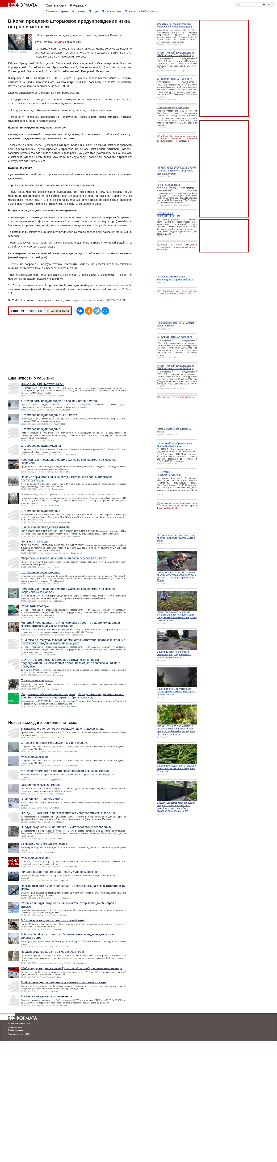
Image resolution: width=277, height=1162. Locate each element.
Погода (94, 11)
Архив (64, 11)
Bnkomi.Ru (34, 311)
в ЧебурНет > (148, 11)
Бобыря (57, 41)
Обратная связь (15, 1028)
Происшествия (112, 11)
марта (117, 35)
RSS (27, 1034)
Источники (79, 11)
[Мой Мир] (105, 311)
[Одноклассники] (88, 311)
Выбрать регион (15, 1030)
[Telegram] (97, 311)
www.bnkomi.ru (20, 52)
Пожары (130, 11)
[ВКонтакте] (80, 311)
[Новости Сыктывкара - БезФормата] (19, 4)
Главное (51, 11)
